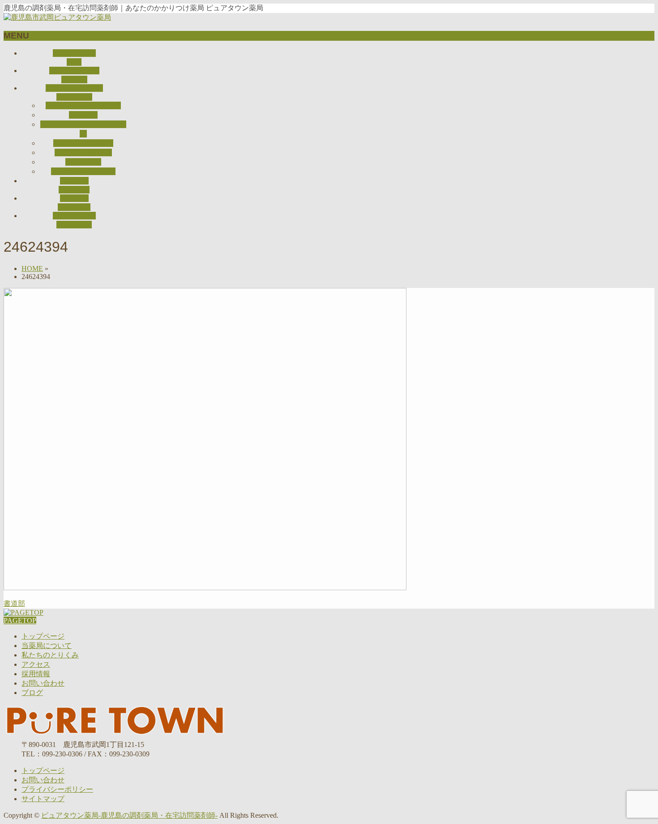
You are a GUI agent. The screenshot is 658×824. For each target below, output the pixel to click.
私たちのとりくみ (50, 655)
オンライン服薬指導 (83, 171)
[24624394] (205, 588)
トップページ (42, 636)
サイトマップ (42, 799)
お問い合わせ (42, 683)
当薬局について (46, 645)
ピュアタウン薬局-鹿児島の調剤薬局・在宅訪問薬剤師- (129, 815)
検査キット (83, 162)
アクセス (35, 664)
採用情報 (35, 674)
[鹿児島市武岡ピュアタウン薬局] (57, 17)
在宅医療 (83, 115)
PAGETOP (20, 620)
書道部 (14, 603)
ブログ (32, 692)
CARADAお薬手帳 (83, 143)
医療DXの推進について (83, 105)
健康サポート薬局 (83, 152)
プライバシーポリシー (57, 789)
